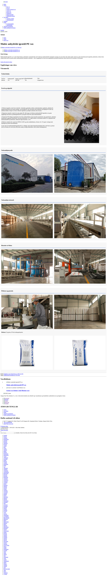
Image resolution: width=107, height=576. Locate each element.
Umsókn (5, 21)
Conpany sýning (10, 18)
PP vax (8, 8)
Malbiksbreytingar (10, 16)
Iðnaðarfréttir (9, 25)
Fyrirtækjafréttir (10, 23)
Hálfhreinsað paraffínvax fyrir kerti (12, 375)
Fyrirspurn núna (4, 426)
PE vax (8, 6)
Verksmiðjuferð (9, 20)
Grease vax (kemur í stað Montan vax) (17, 390)
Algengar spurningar (8, 26)
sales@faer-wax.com (8, 423)
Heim (4, 4)
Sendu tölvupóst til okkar (6, 62)
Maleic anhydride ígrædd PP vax (16, 385)
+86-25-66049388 (7, 422)
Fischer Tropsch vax (11, 9)
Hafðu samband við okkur (9, 27)
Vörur (4, 5)
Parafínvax (8, 13)
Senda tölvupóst (4, 430)
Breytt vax (8, 12)
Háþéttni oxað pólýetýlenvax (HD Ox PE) (13, 374)
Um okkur (5, 17)
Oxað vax (8, 10)
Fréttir (4, 22)
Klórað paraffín (9, 14)
